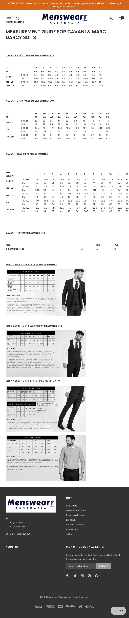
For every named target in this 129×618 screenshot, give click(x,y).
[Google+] (97, 576)
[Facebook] (68, 576)
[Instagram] (83, 576)
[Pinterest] (90, 576)
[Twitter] (75, 576)
